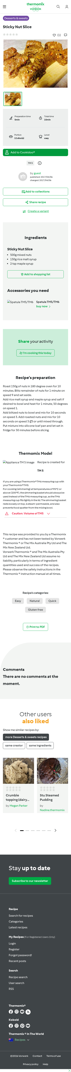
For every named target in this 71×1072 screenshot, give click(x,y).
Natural (35, 601)
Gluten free (35, 609)
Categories (16, 921)
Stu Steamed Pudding (49, 797)
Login (12, 943)
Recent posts (17, 961)
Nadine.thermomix (52, 810)
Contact (37, 1056)
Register (14, 949)
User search (16, 983)
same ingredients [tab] (40, 745)
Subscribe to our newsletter (30, 881)
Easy (18, 601)
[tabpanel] (35, 796)
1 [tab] (22, 830)
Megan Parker (18, 805)
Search (13, 970)
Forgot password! (20, 955)
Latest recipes (18, 927)
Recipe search (18, 977)
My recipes (32, 937)
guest (37, 173)
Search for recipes (21, 915)
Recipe (13, 909)
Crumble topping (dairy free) (16, 797)
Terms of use (53, 1056)
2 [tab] (27, 830)
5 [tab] (44, 830)
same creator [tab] (14, 745)
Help (45, 1064)
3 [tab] (33, 830)
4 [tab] (38, 830)
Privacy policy (30, 1064)
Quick (52, 601)
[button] (4, 6)
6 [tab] (49, 830)
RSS (11, 989)
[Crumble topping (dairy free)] (18, 771)
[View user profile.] (22, 176)
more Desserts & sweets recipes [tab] (26, 737)
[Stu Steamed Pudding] (52, 771)
